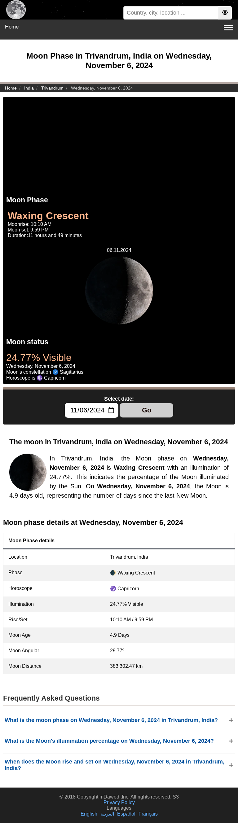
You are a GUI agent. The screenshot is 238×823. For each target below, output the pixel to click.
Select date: (119, 399)
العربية (107, 813)
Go (146, 410)
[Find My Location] (225, 13)
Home (12, 27)
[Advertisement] (119, 140)
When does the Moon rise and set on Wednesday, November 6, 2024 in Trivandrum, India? (114, 765)
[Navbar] (228, 28)
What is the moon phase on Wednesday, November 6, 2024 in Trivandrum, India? (111, 720)
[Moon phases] (16, 10)
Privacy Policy (119, 802)
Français (148, 813)
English (89, 813)
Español (126, 813)
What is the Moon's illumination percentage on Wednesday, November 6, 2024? (109, 741)
